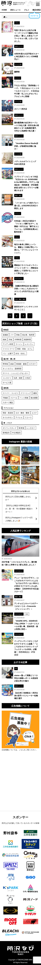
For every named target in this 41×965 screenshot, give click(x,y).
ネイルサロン (8, 417)
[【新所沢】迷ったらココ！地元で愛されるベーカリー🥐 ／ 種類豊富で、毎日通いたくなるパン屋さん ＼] (30, 475)
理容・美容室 (8, 413)
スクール (13, 397)
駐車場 (21, 428)
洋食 (10, 339)
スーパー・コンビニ (10, 393)
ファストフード (9, 349)
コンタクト (7, 378)
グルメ (26, 10)
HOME (4, 10)
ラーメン (18, 344)
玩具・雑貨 (18, 378)
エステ (34, 413)
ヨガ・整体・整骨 (22, 413)
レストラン (29, 344)
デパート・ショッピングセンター (15, 373)
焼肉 (4, 339)
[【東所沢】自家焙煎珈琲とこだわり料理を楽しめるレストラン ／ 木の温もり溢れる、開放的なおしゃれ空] (11, 455)
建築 (35, 393)
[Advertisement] (20, 786)
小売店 (27, 378)
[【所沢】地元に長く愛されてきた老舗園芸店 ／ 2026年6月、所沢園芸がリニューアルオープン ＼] (30, 455)
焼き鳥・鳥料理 (28, 335)
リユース (28, 417)
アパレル (18, 417)
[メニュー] (38, 4)
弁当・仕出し (20, 353)
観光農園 (34, 397)
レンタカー (31, 428)
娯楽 (12, 364)
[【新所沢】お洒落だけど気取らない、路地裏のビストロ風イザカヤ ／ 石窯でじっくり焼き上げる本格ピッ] (11, 475)
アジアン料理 (8, 344)
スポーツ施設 (8, 402)
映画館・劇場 (21, 364)
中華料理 (18, 339)
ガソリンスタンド (9, 428)
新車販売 (6, 432)
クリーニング (26, 393)
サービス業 (7, 382)
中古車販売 (16, 432)
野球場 (5, 364)
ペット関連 (24, 397)
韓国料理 (27, 339)
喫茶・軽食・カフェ (25, 349)
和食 (18, 335)
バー (12, 335)
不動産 (5, 397)
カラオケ (32, 364)
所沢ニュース (15, 10)
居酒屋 (5, 335)
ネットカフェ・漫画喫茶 (12, 368)
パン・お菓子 (8, 353)
